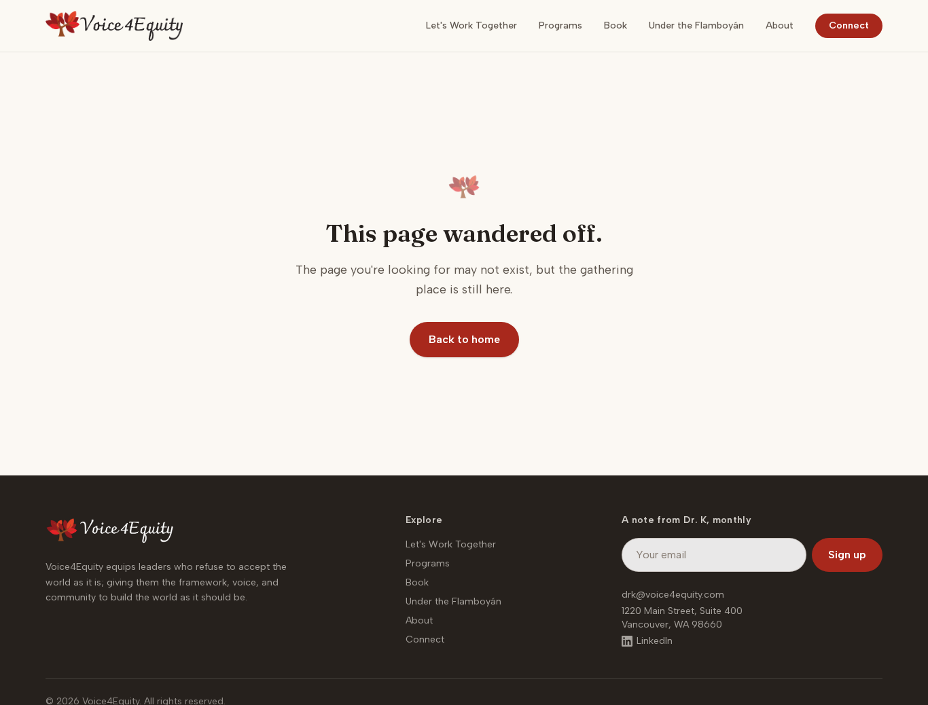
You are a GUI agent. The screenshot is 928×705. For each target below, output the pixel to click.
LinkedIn (655, 641)
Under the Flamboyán (696, 25)
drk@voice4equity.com (673, 594)
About (779, 25)
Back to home (464, 339)
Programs (560, 25)
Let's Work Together (471, 25)
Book (615, 25)
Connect (849, 25)
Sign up (847, 554)
